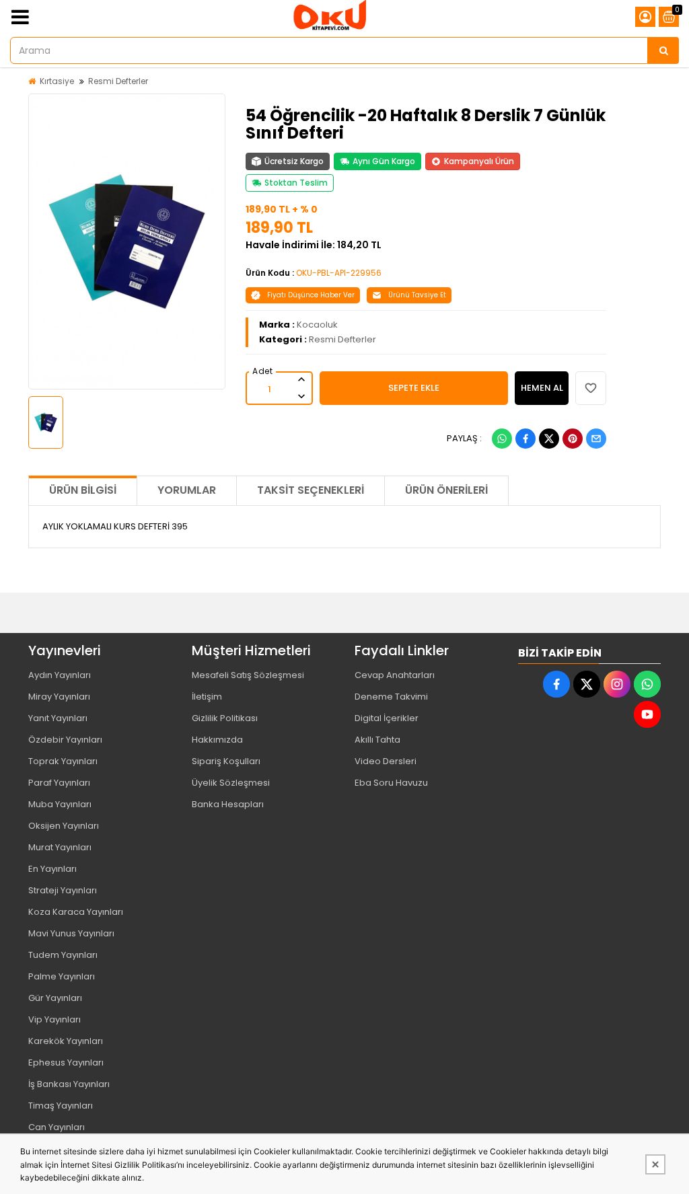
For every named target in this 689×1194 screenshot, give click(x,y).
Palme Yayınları (61, 976)
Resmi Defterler (118, 81)
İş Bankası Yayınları (69, 1084)
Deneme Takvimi (391, 696)
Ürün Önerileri (446, 490)
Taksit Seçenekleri (310, 490)
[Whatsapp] (502, 438)
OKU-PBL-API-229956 (339, 272)
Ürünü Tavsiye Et (417, 295)
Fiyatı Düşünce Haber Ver (311, 295)
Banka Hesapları (228, 804)
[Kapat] (655, 1164)
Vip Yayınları (54, 1019)
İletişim (207, 696)
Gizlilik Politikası (225, 718)
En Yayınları (52, 868)
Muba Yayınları (60, 804)
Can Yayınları (56, 1127)
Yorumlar (186, 490)
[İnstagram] (617, 684)
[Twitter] (549, 438)
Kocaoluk (317, 324)
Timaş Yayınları (60, 1105)
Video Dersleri (385, 761)
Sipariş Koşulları (226, 761)
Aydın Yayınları (59, 675)
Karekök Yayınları (65, 1041)
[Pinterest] (573, 438)
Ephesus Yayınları (66, 1062)
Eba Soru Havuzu (391, 782)
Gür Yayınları (55, 998)
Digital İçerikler (387, 718)
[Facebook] (525, 438)
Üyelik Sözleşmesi (231, 782)
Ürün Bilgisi (82, 490)
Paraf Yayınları (59, 782)
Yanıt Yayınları (57, 718)
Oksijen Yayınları (63, 825)
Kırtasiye (57, 81)
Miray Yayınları (59, 696)
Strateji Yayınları (62, 890)
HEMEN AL (542, 387)
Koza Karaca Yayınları (75, 911)
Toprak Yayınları (63, 761)
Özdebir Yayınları (65, 739)
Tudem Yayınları (63, 954)
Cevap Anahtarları (395, 675)
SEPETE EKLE (413, 387)
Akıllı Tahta (377, 739)
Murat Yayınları (60, 847)
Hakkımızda (217, 739)
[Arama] (663, 50)
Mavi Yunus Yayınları (71, 933)
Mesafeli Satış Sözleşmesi (248, 675)
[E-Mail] (596, 438)
